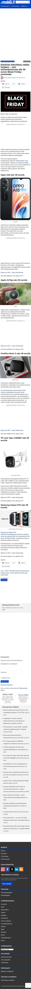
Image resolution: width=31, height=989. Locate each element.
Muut (8, 61)
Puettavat (12, 61)
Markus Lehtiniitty (7, 77)
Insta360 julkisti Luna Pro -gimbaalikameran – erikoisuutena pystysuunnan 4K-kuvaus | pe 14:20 (15, 766)
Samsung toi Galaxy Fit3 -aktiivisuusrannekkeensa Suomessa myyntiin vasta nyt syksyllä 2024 (15, 534)
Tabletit (3, 912)
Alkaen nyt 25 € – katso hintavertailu (12, 346)
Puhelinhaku (4, 856)
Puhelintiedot (5, 6)
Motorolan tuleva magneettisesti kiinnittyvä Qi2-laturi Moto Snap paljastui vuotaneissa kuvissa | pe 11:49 (16, 775)
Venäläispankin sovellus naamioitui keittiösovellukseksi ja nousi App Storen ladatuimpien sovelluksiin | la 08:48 (14, 721)
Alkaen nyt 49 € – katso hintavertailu (12, 430)
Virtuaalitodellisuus (6, 923)
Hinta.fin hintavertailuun (17, 161)
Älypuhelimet (3, 61)
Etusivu (3, 850)
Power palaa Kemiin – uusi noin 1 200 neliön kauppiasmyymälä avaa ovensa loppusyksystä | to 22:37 (16, 820)
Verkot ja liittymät (6, 921)
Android (3, 926)
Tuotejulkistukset (6, 937)
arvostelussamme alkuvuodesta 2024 (14, 390)
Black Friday (4, 580)
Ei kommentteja (27, 61)
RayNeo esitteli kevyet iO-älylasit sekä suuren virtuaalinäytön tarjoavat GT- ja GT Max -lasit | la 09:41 (16, 712)
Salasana (3, 672)
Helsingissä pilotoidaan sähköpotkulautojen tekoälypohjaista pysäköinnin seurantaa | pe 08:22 (15, 806)
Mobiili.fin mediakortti (7, 971)
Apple (2, 929)
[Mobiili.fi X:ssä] (12, 869)
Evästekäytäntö (5, 895)
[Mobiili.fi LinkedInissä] (17, 869)
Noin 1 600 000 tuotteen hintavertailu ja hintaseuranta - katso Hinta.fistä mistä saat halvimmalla (15, 573)
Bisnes (3, 935)
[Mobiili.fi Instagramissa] (3, 869)
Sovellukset (4, 918)
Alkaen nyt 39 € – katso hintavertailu (12, 272)
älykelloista (13, 121)
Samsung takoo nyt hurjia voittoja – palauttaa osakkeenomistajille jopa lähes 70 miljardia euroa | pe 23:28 (15, 729)
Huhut (2, 940)
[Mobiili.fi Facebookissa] (7, 869)
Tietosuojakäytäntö (6, 892)
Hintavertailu (15, 6)
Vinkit (2, 907)
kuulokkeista (23, 121)
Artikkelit (24, 6)
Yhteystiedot (4, 962)
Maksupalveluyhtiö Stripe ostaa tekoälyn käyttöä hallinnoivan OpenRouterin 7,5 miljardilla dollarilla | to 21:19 (16, 828)
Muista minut (6, 678)
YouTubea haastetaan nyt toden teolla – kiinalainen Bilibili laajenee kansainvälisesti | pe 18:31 (15, 749)
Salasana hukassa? (7, 685)
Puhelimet (4, 853)
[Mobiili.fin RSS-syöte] (21, 869)
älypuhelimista (5, 121)
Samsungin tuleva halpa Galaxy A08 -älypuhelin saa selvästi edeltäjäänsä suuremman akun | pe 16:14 (16, 758)
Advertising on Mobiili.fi (8, 980)
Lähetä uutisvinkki (6, 957)
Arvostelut (4, 904)
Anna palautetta (5, 960)
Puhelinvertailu (5, 859)
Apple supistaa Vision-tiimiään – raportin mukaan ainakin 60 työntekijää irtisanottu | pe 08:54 (15, 797)
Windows (3, 932)
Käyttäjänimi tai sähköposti (9, 664)
